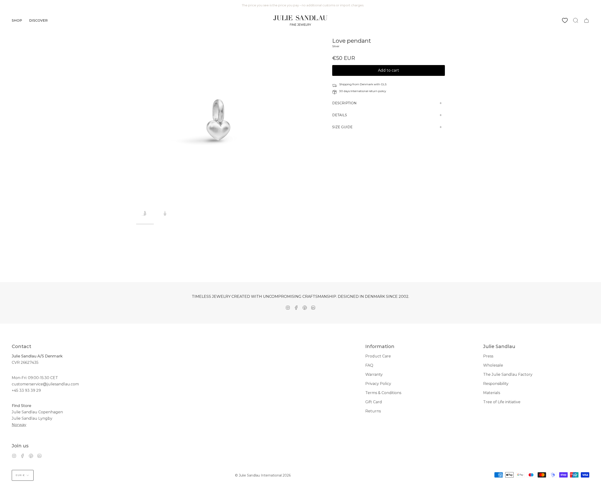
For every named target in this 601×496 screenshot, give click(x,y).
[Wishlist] (564, 20)
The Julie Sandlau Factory (507, 374)
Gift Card (373, 402)
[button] (17, 20)
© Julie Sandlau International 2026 (263, 475)
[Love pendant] (145, 213)
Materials (491, 393)
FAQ (369, 365)
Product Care (378, 356)
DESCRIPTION (344, 103)
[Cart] (586, 20)
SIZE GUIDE (342, 127)
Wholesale (493, 365)
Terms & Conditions (383, 393)
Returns (373, 411)
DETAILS (339, 115)
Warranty (374, 374)
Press (488, 356)
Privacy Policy (378, 383)
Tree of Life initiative (501, 402)
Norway (19, 424)
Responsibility (496, 383)
